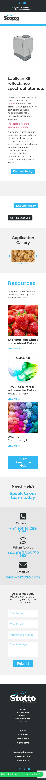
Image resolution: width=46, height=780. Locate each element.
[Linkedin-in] (20, 3)
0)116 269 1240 (28, 529)
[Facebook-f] (16, 769)
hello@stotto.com (23, 577)
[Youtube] (24, 3)
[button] (23, 171)
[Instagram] (20, 769)
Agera (11, 103)
